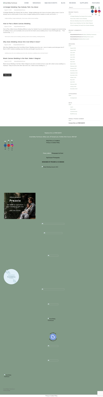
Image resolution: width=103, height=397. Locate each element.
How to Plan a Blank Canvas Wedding (16, 23)
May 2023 (72, 59)
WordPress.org (73, 113)
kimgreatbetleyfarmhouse (19, 10)
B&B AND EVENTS (51, 3)
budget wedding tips (17, 18)
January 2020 (73, 86)
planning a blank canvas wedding (29, 36)
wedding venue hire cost (10, 53)
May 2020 (72, 79)
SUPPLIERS (84, 3)
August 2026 (73, 48)
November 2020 (73, 75)
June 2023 (72, 57)
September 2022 (74, 73)
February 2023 (73, 66)
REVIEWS (72, 3)
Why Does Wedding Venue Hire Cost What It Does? (21, 42)
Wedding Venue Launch (88, 36)
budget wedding (8, 18)
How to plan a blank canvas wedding (30, 18)
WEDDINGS (37, 3)
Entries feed (72, 109)
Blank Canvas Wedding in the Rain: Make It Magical (21, 58)
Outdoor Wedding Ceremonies (89, 34)
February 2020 (73, 84)
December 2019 (73, 88)
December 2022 (73, 70)
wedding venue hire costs (21, 53)
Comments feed (73, 111)
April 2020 (72, 82)
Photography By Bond (57, 153)
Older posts (7, 75)
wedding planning (41, 36)
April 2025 (72, 54)
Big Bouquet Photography (53, 157)
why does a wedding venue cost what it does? (38, 53)
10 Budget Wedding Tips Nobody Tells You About (20, 7)
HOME (26, 3)
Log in (71, 107)
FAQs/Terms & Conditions (53, 140)
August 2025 (73, 50)
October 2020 (73, 77)
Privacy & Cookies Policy (53, 142)
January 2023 (73, 68)
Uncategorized (73, 97)
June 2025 (72, 52)
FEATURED (96, 3)
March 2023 (72, 64)
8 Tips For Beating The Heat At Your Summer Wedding (82, 25)
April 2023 (72, 61)
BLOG (63, 3)
